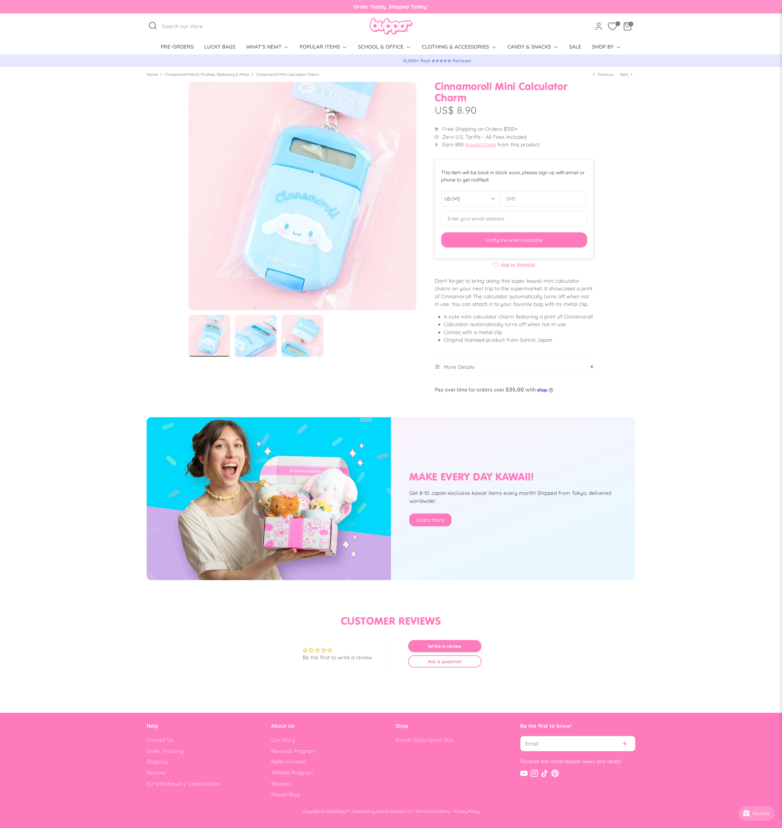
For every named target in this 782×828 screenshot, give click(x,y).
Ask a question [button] (445, 661)
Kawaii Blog (285, 794)
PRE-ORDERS (177, 46)
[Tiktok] (544, 773)
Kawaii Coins (480, 144)
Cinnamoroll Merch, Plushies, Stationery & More (207, 74)
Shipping (157, 761)
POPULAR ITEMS (321, 46)
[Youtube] (524, 773)
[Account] (599, 26)
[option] (391, 60)
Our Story (283, 740)
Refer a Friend (288, 761)
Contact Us (160, 740)
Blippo (341, 811)
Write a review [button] (445, 646)
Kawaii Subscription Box (424, 740)
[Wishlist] (612, 26)
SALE (575, 46)
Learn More (430, 520)
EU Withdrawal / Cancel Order (184, 783)
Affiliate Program (292, 772)
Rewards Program (293, 751)
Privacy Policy (466, 811)
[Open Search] (153, 26)
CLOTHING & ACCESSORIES (456, 46)
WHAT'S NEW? (264, 46)
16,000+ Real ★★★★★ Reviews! (391, 61)
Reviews (281, 783)
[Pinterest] (555, 773)
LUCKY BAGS (220, 46)
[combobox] (186, 26)
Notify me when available (514, 240)
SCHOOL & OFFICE (381, 46)
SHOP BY (603, 46)
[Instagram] (534, 773)
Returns (156, 772)
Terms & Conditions (433, 811)
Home (152, 74)
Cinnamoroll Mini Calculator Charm (287, 74)
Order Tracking (165, 751)
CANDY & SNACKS (530, 46)
